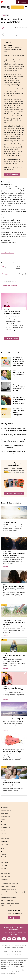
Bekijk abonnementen (17, 7)
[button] (22, 2)
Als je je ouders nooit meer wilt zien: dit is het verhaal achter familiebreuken (15, 429)
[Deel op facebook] (19, 274)
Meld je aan (13, 918)
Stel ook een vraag (12, 174)
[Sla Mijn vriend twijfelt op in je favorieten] (24, 508)
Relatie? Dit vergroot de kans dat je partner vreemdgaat (14, 452)
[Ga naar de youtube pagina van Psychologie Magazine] (14, 938)
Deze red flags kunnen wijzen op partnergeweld (13, 446)
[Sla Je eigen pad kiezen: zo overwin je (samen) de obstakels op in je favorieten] (24, 538)
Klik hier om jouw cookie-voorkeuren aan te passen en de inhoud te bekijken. (12, 966)
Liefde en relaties (6, 267)
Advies (7, 15)
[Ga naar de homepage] (5, 7)
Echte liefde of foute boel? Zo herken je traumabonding (15, 435)
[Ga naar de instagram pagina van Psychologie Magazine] (19, 938)
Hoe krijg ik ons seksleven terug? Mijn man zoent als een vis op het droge (15, 440)
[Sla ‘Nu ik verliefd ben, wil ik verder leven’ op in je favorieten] (24, 640)
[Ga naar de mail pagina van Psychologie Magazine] (9, 938)
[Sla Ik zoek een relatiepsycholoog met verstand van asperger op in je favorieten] (24, 735)
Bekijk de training (12, 338)
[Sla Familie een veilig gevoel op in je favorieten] (24, 767)
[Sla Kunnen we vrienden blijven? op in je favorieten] (24, 704)
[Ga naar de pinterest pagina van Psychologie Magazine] (24, 938)
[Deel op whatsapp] (25, 274)
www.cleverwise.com (7, 253)
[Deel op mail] (22, 274)
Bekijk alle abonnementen (14, 493)
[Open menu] (26, 7)
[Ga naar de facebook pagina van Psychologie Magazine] (4, 938)
